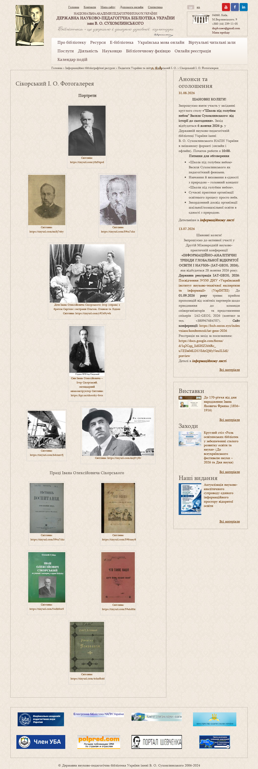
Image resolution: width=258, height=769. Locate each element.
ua (190, 7)
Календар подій (72, 59)
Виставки (191, 390)
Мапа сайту (108, 7)
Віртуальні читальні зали (212, 42)
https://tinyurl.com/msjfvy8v (124, 458)
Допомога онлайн (131, 7)
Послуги (65, 51)
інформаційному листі (217, 220)
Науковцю (112, 51)
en (198, 7)
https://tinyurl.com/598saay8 (119, 539)
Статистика (155, 7)
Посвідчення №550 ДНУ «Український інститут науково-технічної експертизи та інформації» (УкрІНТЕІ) (209, 285)
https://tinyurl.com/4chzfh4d (88, 678)
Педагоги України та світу (135, 68)
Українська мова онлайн (161, 42)
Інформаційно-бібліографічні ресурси (90, 68)
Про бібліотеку (71, 42)
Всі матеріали (229, 369)
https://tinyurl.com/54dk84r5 (46, 609)
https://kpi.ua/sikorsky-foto (87, 395)
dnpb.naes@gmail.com (226, 28)
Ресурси (98, 42)
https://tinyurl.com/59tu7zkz (118, 231)
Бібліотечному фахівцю (148, 51)
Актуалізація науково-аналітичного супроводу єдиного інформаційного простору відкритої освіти (221, 495)
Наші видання (198, 477)
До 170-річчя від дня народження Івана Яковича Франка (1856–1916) (222, 403)
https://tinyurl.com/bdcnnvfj (46, 455)
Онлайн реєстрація (193, 51)
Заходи (188, 425)
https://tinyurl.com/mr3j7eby (46, 231)
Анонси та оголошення (195, 82)
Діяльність (88, 51)
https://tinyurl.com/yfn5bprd (87, 162)
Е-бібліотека (122, 42)
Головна (73, 7)
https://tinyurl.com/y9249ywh (93, 313)
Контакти (90, 7)
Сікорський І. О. (166, 68)
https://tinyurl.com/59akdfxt (119, 609)
